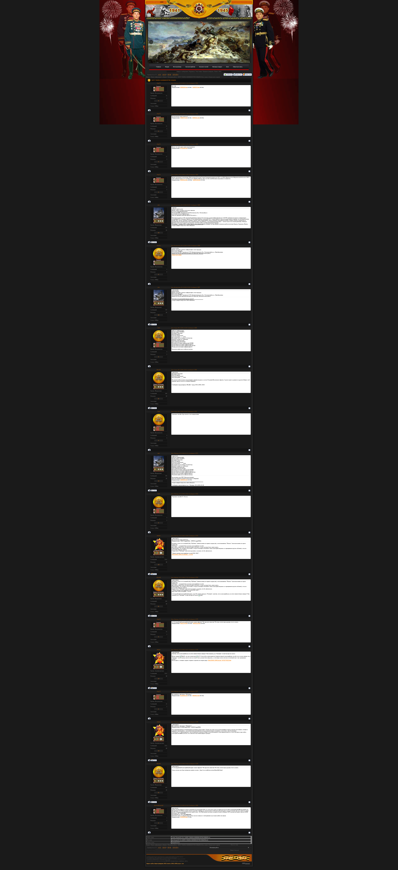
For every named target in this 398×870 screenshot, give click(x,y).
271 (197, 453)
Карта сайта (150, 863)
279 (197, 763)
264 (197, 174)
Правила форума (208, 71)
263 (197, 144)
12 (163, 74)
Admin (158, 535)
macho (159, 245)
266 (199, 245)
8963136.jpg (196, 180)
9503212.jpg (196, 623)
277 (197, 691)
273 (197, 535)
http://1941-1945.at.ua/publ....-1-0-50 (182, 554)
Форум (148, 77)
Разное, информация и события (158, 77)
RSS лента (167, 863)
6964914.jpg (196, 695)
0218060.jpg (183, 695)
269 (196, 369)
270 (196, 411)
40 (166, 562)
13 (165, 74)
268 (196, 328)
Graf (158, 328)
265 (199, 205)
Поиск (216, 71)
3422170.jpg (183, 623)
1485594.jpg (183, 480)
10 (158, 232)
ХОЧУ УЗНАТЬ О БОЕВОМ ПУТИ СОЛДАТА (189, 77)
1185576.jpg (196, 87)
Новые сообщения (182, 71)
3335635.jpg (183, 817)
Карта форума (159, 863)
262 (197, 113)
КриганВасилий (158, 805)
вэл (159, 205)
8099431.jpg (196, 118)
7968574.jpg (183, 118)
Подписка (192, 71)
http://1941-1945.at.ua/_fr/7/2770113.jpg (219, 660)
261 (197, 83)
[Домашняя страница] (154, 574)
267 (199, 287)
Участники (199, 71)
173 (176, 74)
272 (197, 494)
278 (197, 722)
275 (197, 619)
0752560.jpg (183, 148)
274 (197, 577)
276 (197, 649)
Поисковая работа (172, 77)
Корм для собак (176, 255)
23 (166, 396)
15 (168, 74)
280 (197, 805)
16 (170, 74)
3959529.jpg (183, 87)
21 (166, 230)
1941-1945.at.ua (176, 863)
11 (158, 398)
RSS (220, 71)
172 (174, 74)
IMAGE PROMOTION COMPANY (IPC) (177, 861)
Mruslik (159, 369)
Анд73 (159, 83)
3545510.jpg (183, 180)
